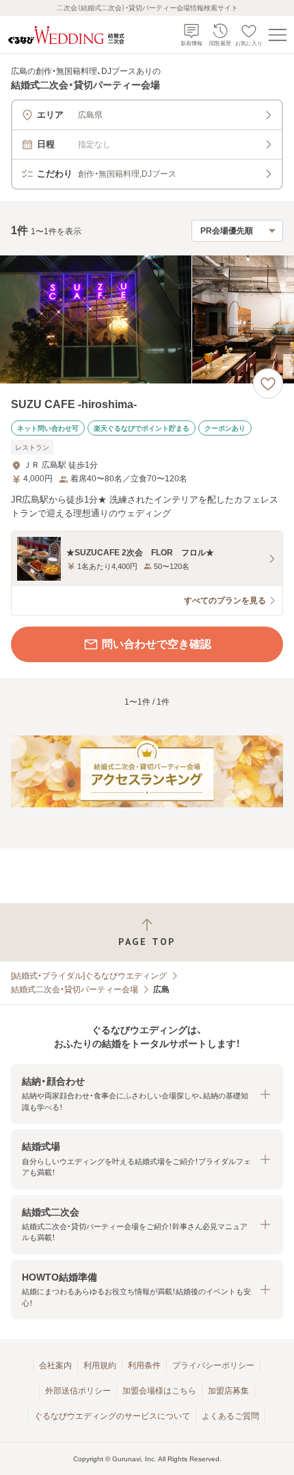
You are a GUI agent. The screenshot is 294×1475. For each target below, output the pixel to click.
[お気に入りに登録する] (268, 383)
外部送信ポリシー (78, 1391)
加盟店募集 (228, 1391)
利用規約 (99, 1365)
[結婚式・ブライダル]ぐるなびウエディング (89, 976)
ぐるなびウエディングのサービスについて (112, 1416)
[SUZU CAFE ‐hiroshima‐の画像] (147, 319)
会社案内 (55, 1365)
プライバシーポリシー (213, 1365)
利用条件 (144, 1365)
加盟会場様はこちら (159, 1391)
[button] (147, 1094)
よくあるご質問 (230, 1416)
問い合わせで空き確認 (156, 644)
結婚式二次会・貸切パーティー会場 (74, 989)
